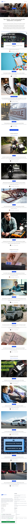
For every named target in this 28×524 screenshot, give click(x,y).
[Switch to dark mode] (25, 1)
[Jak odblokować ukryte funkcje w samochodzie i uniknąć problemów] (14, 40)
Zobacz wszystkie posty (14, 135)
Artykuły (15, 493)
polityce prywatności (10, 518)
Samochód (14, 7)
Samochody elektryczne (14, 96)
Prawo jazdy (14, 71)
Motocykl (14, 155)
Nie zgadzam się (8, 520)
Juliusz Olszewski (3, 509)
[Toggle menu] (26, 1)
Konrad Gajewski (3, 510)
